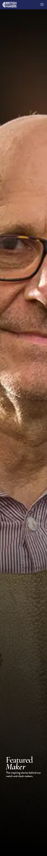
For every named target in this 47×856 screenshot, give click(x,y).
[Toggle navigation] (41, 4)
